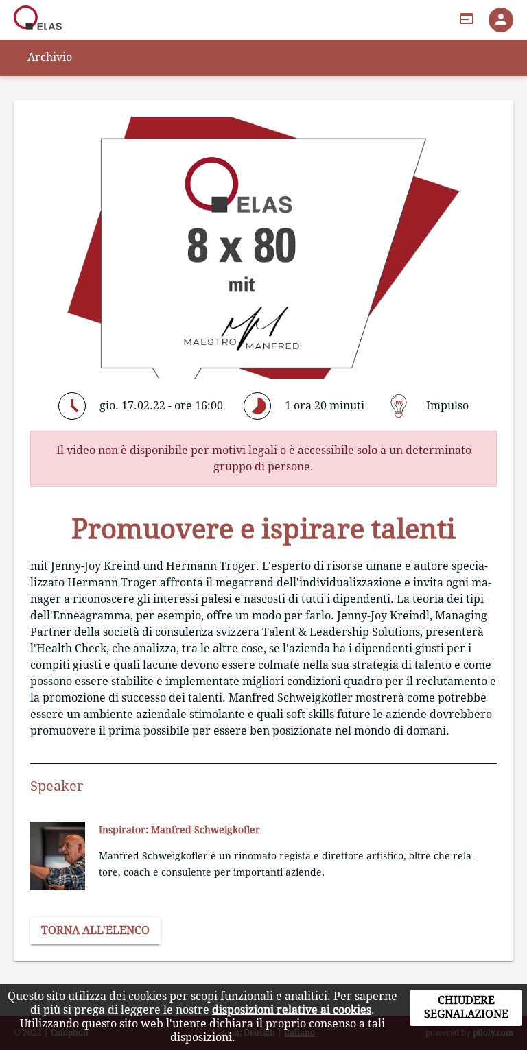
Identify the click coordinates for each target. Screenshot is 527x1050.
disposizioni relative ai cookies (291, 1009)
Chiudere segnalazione (466, 1007)
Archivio (49, 57)
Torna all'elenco (95, 930)
